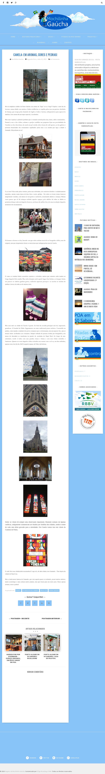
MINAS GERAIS (79, 186)
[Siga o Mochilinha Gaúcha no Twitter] (82, 102)
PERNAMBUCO (79, 190)
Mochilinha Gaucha (17, 59)
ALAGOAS (78, 167)
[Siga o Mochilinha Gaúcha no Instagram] (87, 102)
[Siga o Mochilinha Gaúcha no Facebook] (77, 102)
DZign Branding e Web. (44, 771)
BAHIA (77, 172)
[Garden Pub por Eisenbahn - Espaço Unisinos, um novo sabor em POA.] (13, 643)
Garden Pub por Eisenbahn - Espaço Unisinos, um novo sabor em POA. (13, 658)
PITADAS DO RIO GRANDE (30, 590)
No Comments (54, 59)
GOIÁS (77, 181)
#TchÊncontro (79, 371)
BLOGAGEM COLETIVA (81, 376)
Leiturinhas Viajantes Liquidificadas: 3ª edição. (92, 280)
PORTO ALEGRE (79, 195)
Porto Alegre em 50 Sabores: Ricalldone (32, 656)
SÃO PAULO (78, 214)
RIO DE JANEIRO (80, 200)
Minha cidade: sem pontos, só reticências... (90, 268)
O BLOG (77, 380)
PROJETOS (44, 590)
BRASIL (18, 590)
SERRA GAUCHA (54, 590)
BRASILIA (77, 176)
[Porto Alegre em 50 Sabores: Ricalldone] (32, 643)
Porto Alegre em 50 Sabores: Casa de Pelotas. (51, 656)
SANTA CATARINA (80, 204)
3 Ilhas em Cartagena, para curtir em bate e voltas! (92, 228)
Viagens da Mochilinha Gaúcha (15, 771)
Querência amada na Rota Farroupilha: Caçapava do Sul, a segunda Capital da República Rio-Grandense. (87, 254)
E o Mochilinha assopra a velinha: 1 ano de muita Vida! (91, 304)
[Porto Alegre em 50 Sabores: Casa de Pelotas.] (51, 643)
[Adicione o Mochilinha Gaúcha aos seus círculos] (92, 102)
